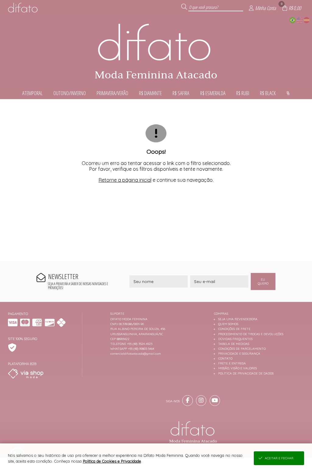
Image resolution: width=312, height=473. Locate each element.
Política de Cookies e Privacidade (112, 461)
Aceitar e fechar (279, 458)
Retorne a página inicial (125, 180)
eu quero (263, 281)
